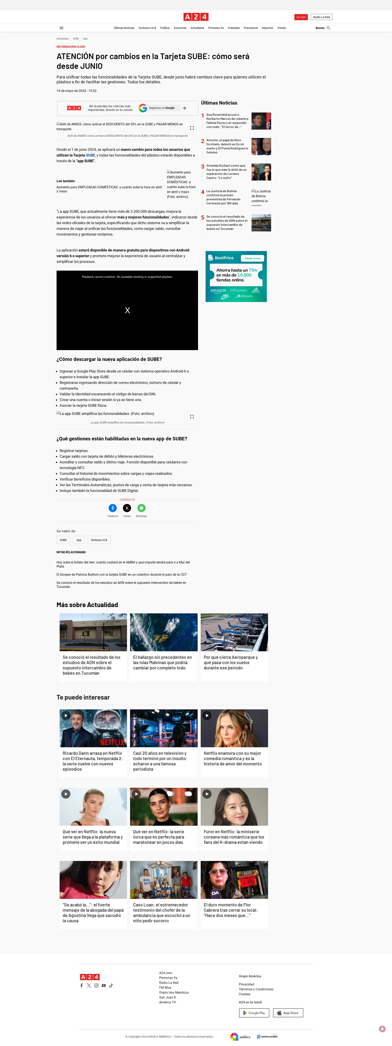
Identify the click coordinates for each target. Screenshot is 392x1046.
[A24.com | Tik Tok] (111, 985)
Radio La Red (321, 17)
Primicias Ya (216, 28)
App (85, 38)
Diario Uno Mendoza (174, 992)
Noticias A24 (99, 540)
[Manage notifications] (382, 1029)
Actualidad (197, 28)
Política (165, 28)
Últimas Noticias (124, 28)
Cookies (244, 994)
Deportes (267, 28)
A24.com (165, 973)
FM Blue (165, 988)
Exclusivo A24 (147, 28)
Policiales (234, 28)
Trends (281, 28)
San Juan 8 (167, 997)
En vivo (301, 17)
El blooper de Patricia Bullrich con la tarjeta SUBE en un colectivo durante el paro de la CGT (122, 574)
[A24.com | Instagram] (96, 985)
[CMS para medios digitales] (264, 1037)
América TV (167, 1002)
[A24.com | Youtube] (104, 985)
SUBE (76, 38)
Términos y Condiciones (256, 989)
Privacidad (246, 984)
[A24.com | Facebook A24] (82, 985)
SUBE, (90, 155)
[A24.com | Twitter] (89, 985)
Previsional (251, 28)
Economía (180, 28)
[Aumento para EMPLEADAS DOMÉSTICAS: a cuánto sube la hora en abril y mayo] (181, 184)
